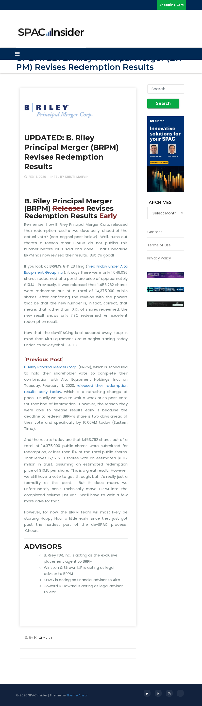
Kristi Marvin (43, 637)
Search (163, 103)
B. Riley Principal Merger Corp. (50, 367)
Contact (154, 231)
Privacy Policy (159, 258)
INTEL (54, 177)
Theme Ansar (77, 695)
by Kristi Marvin (74, 177)
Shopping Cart (171, 5)
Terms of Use (159, 245)
